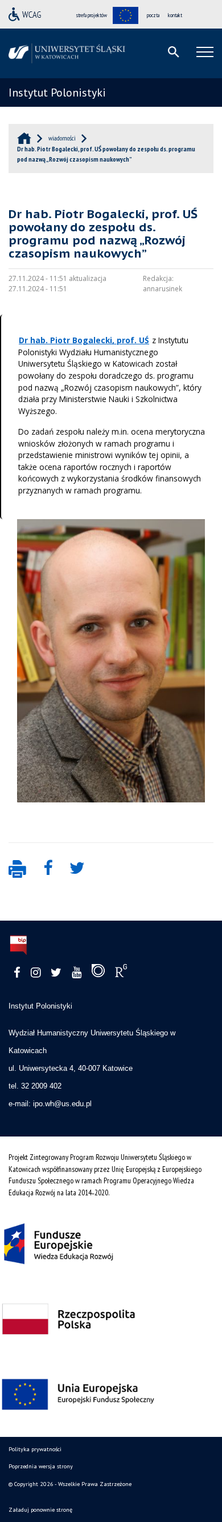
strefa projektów (91, 15)
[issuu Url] (98, 973)
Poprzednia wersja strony (41, 1466)
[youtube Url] (76, 973)
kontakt (175, 15)
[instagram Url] (35, 973)
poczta (153, 15)
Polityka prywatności (35, 1449)
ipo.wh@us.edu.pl (62, 1103)
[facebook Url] (17, 973)
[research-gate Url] (121, 973)
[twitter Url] (56, 973)
